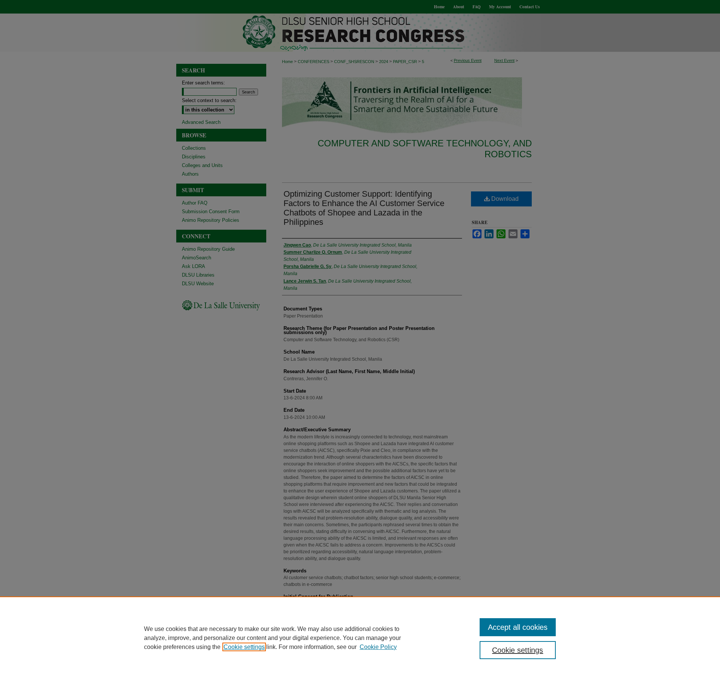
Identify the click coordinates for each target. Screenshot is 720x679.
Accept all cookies (518, 627)
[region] (360, 637)
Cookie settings (244, 647)
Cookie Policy (378, 647)
